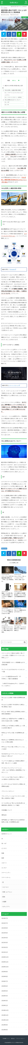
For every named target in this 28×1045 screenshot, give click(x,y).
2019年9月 (5, 1025)
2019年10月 (5, 1020)
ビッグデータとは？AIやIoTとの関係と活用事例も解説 (13, 785)
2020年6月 (5, 986)
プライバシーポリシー (8, 791)
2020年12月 (5, 957)
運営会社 (4, 815)
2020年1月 (5, 1005)
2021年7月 (5, 923)
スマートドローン (13, 385)
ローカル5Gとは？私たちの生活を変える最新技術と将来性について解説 (13, 804)
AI (8, 104)
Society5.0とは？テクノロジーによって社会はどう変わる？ (13, 755)
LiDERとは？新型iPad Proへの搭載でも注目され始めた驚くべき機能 (13, 720)
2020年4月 (5, 995)
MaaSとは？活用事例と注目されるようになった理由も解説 (13, 741)
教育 (3, 858)
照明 (3, 896)
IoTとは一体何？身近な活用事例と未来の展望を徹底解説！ (13, 712)
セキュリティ (6, 906)
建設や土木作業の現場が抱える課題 (12, 87)
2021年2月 (5, 947)
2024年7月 (5, 918)
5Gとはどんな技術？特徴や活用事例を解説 (13, 698)
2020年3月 (5, 1000)
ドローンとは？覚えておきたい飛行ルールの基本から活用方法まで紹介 (13, 778)
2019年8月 (5, 1029)
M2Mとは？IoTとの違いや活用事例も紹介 (13, 734)
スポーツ (4, 863)
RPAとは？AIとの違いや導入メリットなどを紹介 (13, 748)
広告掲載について (7, 810)
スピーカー (5, 887)
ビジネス (5, 548)
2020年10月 (5, 966)
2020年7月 (5, 981)
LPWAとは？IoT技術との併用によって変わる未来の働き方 (13, 727)
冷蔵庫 (4, 901)
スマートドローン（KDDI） (14, 97)
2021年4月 (5, 937)
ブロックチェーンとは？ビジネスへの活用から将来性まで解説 (13, 797)
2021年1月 (5, 952)
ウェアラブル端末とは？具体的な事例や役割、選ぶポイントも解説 (13, 762)
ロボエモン (14, 2)
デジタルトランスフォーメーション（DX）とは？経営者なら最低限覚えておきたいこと (13, 770)
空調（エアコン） (7, 892)
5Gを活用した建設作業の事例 (13, 90)
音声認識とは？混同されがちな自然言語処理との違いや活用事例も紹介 (13, 821)
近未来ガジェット (7, 833)
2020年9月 (5, 971)
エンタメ (4, 867)
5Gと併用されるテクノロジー (13, 99)
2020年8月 (5, 976)
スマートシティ (6, 872)
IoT (8, 102)
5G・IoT (4, 843)
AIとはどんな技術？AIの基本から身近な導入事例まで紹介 (13, 705)
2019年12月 (5, 1010)
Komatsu (12, 269)
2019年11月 (5, 1015)
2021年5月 (5, 933)
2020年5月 (5, 991)
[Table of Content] (19, 80)
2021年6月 (5, 928)
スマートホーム (6, 877)
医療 (3, 853)
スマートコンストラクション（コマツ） (13, 94)
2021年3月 (5, 942)
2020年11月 (5, 962)
